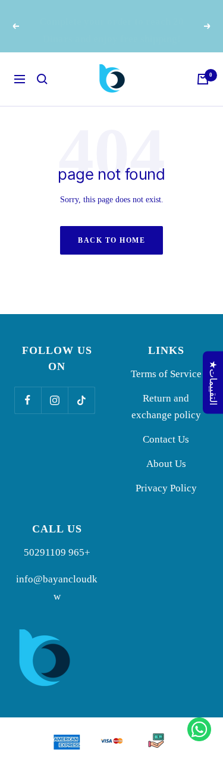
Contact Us (166, 439)
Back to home (111, 240)
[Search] (42, 79)
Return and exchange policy (166, 407)
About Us (166, 463)
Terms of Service (166, 374)
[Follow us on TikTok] (81, 400)
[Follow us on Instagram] (54, 400)
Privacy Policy (166, 488)
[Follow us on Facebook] (27, 400)
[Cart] (203, 79)
